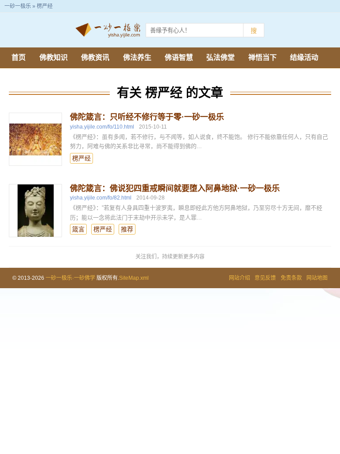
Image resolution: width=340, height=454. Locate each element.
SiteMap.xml (134, 278)
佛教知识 (53, 57)
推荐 (127, 229)
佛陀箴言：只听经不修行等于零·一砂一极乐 (147, 117)
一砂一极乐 (17, 6)
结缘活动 (304, 57)
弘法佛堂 (220, 57)
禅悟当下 (262, 57)
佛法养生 (137, 57)
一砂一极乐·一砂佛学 (70, 278)
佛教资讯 (95, 57)
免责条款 (291, 278)
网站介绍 (239, 278)
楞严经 (81, 158)
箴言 (78, 229)
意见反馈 (265, 278)
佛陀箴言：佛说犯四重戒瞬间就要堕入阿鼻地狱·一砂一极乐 (175, 188)
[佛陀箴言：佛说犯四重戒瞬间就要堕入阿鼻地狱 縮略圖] (35, 210)
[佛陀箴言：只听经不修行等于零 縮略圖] (35, 139)
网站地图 (317, 278)
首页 (19, 57)
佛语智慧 (179, 57)
